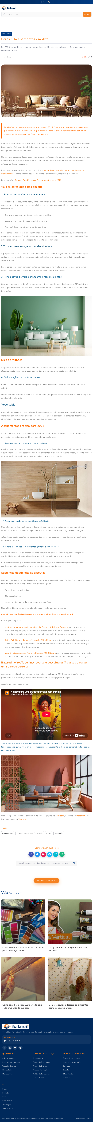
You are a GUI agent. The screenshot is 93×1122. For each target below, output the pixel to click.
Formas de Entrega (40, 1066)
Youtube (22, 819)
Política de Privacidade (41, 1074)
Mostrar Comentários (46, 880)
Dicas (4, 1089)
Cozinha (66, 1070)
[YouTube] (15, 1048)
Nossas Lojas (7, 1070)
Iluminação (67, 1078)
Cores (48, 833)
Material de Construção (72, 1062)
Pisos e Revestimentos (71, 1058)
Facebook (60, 815)
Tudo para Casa (8, 1109)
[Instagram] (10, 1048)
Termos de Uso (38, 1078)
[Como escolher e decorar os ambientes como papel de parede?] (70, 979)
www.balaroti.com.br (83, 1118)
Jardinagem (6, 1105)
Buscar (87, 14)
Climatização (68, 1074)
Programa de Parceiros (11, 1062)
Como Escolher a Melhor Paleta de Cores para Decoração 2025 (23, 949)
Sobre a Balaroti (8, 1058)
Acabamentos (7, 833)
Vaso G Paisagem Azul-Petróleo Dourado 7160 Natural (30, 653)
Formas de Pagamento (41, 1062)
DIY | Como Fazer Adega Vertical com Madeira (68, 949)
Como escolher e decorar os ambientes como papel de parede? (68, 1006)
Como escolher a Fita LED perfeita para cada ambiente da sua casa (22, 1006)
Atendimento (38, 1058)
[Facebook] (4, 1048)
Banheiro (66, 1066)
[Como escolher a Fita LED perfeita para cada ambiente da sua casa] (23, 979)
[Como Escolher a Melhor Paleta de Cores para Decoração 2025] (23, 921)
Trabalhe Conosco (9, 1066)
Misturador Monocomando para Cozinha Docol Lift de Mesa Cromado (36, 627)
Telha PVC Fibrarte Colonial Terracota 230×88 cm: (28, 640)
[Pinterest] (20, 1048)
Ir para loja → (48, 2)
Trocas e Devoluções (40, 1070)
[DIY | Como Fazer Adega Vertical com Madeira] (70, 921)
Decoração (6, 34)
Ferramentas (7, 1101)
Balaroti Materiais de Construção (29, 833)
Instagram (81, 815)
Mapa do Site (7, 1074)
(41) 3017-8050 (12, 1040)
